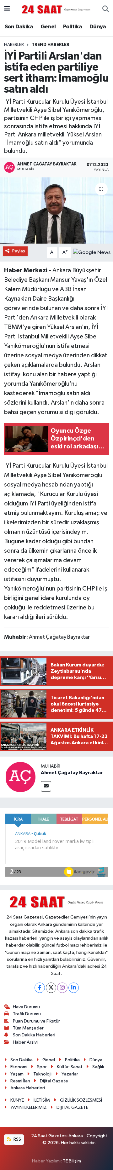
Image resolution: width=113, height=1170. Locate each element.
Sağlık (98, 1066)
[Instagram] (62, 988)
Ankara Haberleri (27, 1088)
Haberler (14, 45)
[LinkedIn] (73, 988)
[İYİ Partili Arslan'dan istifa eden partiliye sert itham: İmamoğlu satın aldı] (56, 210)
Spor (42, 1066)
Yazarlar (70, 1074)
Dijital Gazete (54, 1081)
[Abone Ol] (91, 252)
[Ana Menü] (7, 9)
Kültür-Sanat (70, 1066)
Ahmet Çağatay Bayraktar (72, 772)
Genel (48, 27)
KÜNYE (17, 1100)
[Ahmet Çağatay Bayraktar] (20, 777)
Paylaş (18, 251)
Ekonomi (18, 1066)
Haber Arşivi (25, 1042)
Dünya (97, 27)
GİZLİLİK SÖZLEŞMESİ (81, 1100)
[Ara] (105, 9)
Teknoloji (42, 1074)
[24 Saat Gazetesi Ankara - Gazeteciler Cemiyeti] (56, 9)
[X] (51, 988)
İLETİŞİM (42, 1100)
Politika (72, 27)
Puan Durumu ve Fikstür (36, 1021)
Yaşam (17, 1074)
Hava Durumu (26, 1007)
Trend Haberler (50, 45)
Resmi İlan (20, 1081)
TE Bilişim (72, 1161)
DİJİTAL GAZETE (72, 1107)
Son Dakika (19, 27)
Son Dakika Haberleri (34, 1035)
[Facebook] (40, 988)
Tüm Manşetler (28, 1028)
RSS (17, 1139)
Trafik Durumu (27, 1014)
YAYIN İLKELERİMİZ (28, 1107)
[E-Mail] (46, 786)
